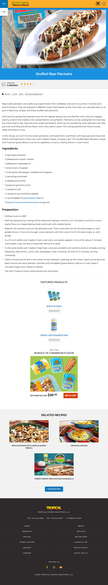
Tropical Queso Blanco (32, 198)
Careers (27, 553)
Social (81, 553)
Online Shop (81, 537)
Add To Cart (70, 395)
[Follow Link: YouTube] (61, 567)
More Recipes (54, 489)
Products (27, 531)
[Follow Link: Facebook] (47, 567)
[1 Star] (22, 84)
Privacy (81, 548)
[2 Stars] (24, 84)
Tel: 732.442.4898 (35, 518)
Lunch (14, 94)
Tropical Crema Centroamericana (22, 202)
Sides (21, 94)
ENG (4, 3)
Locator (27, 542)
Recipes (27, 537)
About (81, 526)
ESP (4, 12)
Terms (81, 542)
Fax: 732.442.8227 (55, 518)
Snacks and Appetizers (33, 94)
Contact (27, 548)
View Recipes (54, 311)
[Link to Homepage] (20, 3)
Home (27, 526)
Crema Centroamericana (54, 335)
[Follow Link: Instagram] (54, 567)
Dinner (7, 94)
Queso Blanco (54, 306)
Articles (81, 531)
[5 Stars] (33, 84)
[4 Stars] (30, 84)
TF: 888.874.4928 (73, 518)
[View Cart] (98, 3)
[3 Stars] (27, 84)
